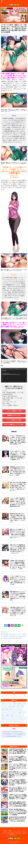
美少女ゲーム (5, 631)
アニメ (10, 712)
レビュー (9, 721)
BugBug (19, 703)
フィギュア (4, 712)
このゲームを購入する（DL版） (14, 420)
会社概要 (4, 830)
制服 (7, 709)
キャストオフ (20, 721)
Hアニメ (15, 712)
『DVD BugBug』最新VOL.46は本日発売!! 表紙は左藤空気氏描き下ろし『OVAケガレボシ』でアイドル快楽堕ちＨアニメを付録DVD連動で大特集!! (17, 804)
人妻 (4, 635)
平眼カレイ (20, 637)
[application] (14, 375)
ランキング (4, 706)
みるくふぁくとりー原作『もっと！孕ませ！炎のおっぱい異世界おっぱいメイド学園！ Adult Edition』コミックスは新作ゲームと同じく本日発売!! (18, 789)
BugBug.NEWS (18, 832)
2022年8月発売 (5, 633)
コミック (4, 721)
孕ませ (14, 637)
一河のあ (23, 633)
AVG (10, 633)
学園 (24, 703)
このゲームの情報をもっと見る (14, 411)
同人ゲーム (12, 709)
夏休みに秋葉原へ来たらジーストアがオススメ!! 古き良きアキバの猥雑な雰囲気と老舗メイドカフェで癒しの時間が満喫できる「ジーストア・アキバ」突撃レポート (18, 774)
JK (16, 718)
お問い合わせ (10, 832)
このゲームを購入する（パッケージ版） (14, 424)
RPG (22, 706)
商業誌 (7, 715)
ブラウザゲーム (20, 715)
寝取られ (12, 715)
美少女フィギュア (5, 718)
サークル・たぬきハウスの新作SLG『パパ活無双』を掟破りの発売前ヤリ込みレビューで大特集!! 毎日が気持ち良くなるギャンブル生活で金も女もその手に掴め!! (18, 782)
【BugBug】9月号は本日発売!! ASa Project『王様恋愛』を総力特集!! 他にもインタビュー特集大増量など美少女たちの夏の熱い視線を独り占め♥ (17, 751)
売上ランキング (22, 718)
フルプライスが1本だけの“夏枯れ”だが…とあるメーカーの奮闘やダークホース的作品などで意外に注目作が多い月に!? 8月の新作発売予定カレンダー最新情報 (18, 759)
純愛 (3, 715)
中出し (12, 718)
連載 (3, 709)
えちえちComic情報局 (10, 833)
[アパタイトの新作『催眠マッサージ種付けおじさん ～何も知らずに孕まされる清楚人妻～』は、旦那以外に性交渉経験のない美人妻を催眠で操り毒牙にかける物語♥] (15, 625)
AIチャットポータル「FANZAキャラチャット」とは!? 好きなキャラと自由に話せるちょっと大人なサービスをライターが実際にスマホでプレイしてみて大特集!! (18, 766)
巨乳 (17, 637)
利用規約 (9, 830)
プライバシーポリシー (17, 830)
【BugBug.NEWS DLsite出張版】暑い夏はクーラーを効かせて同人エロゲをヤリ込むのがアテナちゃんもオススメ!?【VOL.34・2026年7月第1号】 (18, 819)
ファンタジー (19, 709)
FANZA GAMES (12, 706)
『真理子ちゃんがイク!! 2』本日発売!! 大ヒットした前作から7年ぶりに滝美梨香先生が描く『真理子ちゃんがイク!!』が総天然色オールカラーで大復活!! (18, 796)
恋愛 (20, 712)
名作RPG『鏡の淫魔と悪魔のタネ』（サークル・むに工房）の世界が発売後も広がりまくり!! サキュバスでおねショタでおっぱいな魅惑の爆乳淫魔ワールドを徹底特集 (18, 812)
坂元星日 (10, 637)
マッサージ (19, 633)
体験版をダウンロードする (14, 415)
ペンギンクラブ (18, 833)
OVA (24, 712)
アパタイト (14, 633)
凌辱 (18, 706)
